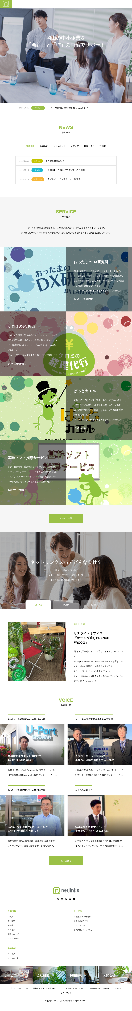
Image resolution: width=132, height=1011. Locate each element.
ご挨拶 (10, 917)
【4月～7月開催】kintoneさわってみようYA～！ (69, 108)
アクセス (11, 930)
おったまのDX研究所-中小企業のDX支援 (26, 719)
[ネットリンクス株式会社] (6, 4)
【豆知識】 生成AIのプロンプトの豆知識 (65, 170)
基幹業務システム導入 (83, 930)
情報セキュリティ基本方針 (44, 988)
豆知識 (103, 146)
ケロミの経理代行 (83, 790)
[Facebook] (66, 899)
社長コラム (89, 146)
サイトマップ (66, 993)
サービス (78, 911)
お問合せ (118, 988)
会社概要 (11, 921)
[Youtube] (70, 899)
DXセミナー (38, 108)
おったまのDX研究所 (82, 917)
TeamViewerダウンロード (99, 988)
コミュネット (59, 146)
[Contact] (74, 899)
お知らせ (44, 146)
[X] (62, 899)
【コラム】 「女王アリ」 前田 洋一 (64, 179)
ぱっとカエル (79, 925)
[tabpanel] (66, 51)
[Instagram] (58, 899)
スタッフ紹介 (13, 938)
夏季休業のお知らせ (55, 161)
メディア (75, 146)
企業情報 (12, 911)
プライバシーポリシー (19, 988)
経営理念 (11, 925)
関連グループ (13, 934)
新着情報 (30, 146)
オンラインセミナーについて (72, 988)
